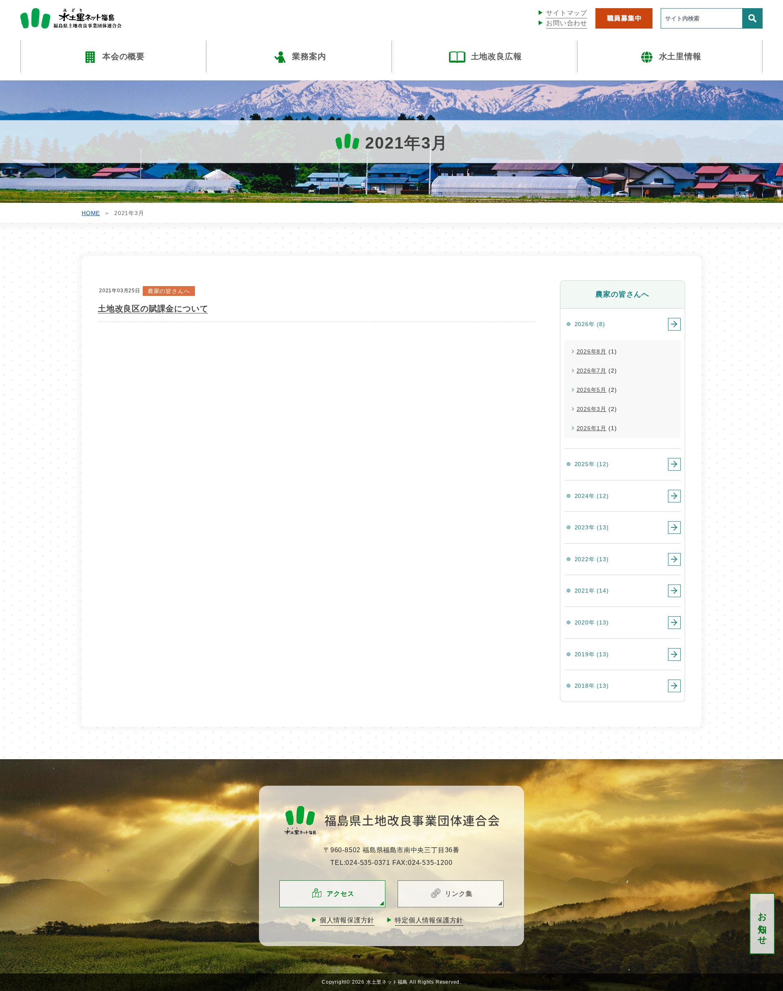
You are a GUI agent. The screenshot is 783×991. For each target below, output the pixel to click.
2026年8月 (592, 351)
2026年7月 (592, 370)
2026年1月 (592, 428)
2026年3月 (592, 409)
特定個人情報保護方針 (429, 920)
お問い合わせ (566, 23)
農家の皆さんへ (169, 291)
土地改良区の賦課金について (153, 308)
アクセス (340, 893)
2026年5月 (592, 390)
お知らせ (762, 924)
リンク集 (458, 893)
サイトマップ (566, 12)
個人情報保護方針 (347, 920)
